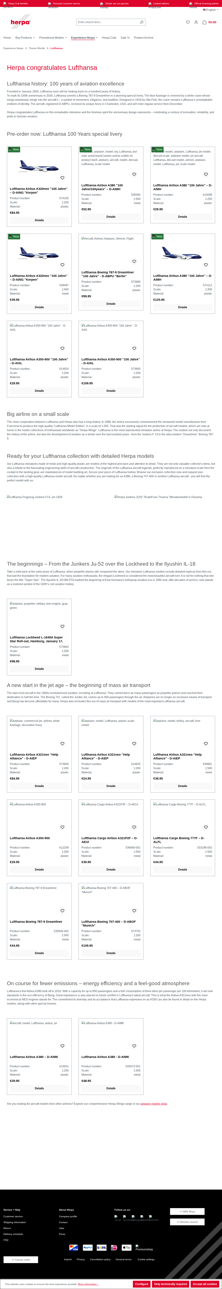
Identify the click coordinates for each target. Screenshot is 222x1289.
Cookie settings (146, 1259)
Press (62, 1234)
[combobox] (107, 22)
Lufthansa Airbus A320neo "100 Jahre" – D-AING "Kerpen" (38, 190)
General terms (123, 1259)
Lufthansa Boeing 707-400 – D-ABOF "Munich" (109, 923)
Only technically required (170, 1284)
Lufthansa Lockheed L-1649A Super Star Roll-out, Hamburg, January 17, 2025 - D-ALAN (36, 639)
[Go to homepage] (20, 21)
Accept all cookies (205, 1284)
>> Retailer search (187, 1222)
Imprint (68, 1259)
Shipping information (14, 1222)
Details (39, 220)
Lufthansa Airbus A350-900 (30, 838)
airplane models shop (153, 1103)
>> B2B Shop (187, 1211)
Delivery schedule (13, 1234)
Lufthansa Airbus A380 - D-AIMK (105, 1057)
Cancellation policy (100, 1259)
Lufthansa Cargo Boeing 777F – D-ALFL (178, 840)
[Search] (142, 22)
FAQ (5, 1240)
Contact (63, 1222)
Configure (141, 1284)
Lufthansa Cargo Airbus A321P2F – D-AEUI (110, 840)
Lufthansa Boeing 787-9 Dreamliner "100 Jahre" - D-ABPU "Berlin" (108, 274)
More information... (88, 1284)
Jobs (61, 1228)
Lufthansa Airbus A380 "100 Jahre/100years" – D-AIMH (102, 187)
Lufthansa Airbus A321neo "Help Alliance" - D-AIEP (34, 756)
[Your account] (196, 22)
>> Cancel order (21, 1259)
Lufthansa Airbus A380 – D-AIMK (34, 1057)
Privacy (81, 1259)
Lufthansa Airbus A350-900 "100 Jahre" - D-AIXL (39, 361)
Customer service (13, 1216)
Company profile (68, 1216)
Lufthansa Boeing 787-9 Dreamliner (36, 921)
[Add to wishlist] (62, 178)
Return (7, 1228)
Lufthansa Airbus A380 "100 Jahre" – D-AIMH (182, 187)
